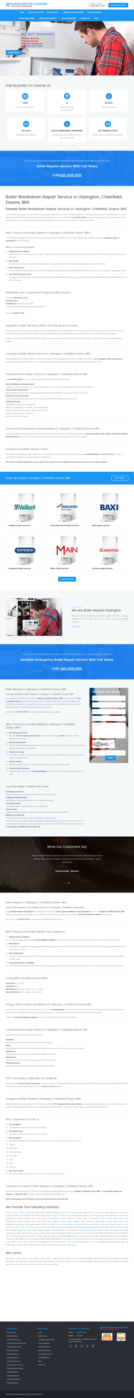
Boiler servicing (66, 1212)
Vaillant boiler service (14, 1340)
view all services (67, 579)
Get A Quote (120, 478)
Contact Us (85, 18)
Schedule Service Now (118, 5)
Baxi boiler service (13, 1350)
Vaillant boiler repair (66, 1224)
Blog (96, 18)
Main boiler (119, 1227)
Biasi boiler (35, 1227)
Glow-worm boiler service (15, 1365)
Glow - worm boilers (23, 1227)
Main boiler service (13, 1358)
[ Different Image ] (98, 758)
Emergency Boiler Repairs (73, 12)
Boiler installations (53, 1215)
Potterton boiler (98, 1224)
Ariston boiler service (13, 1361)
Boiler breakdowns (68, 1218)
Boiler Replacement (27, 18)
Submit (110, 758)
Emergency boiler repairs (87, 1230)
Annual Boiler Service (47, 18)
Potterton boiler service (14, 1347)
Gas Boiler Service (94, 12)
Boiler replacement (27, 1212)
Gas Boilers (93, 1242)
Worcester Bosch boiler (83, 1224)
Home (21, 12)
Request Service (14, 50)
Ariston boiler (45, 1227)
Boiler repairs (66, 1215)
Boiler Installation (36, 12)
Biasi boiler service (13, 1354)
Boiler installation (12, 1212)
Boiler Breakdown (69, 18)
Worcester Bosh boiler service (16, 1343)
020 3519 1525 (71, 175)
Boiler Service (52, 12)
